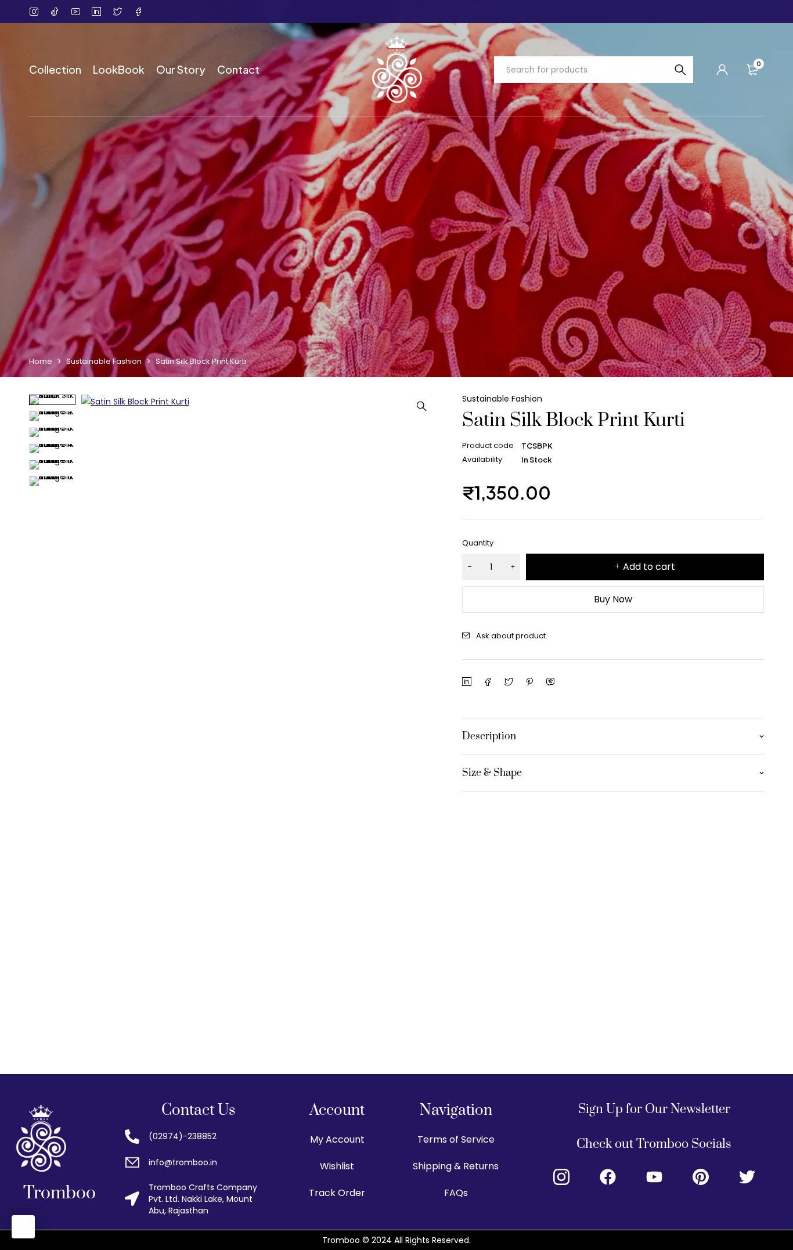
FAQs (456, 1193)
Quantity (477, 542)
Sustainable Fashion (104, 361)
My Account (337, 1139)
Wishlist (337, 1166)
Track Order (337, 1193)
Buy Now (613, 599)
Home (40, 361)
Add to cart (649, 566)
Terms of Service (456, 1139)
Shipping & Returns (456, 1166)
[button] (421, 406)
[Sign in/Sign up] (722, 69)
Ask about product (511, 635)
